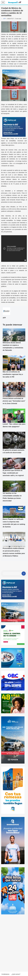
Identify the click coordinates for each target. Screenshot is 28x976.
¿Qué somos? (16, 974)
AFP (4, 18)
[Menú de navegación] (3, 2)
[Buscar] (24, 573)
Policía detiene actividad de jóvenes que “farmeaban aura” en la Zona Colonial (14, 401)
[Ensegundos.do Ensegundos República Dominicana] (14, 2)
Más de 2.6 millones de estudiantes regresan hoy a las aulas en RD (13, 374)
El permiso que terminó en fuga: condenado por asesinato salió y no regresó (13, 473)
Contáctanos (5, 974)
